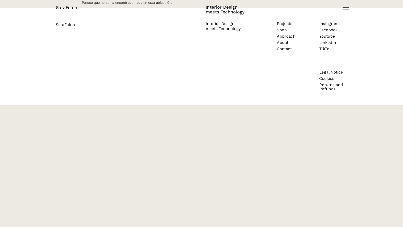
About (282, 42)
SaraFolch (66, 7)
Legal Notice (331, 72)
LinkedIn (327, 42)
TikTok (325, 48)
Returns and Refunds (331, 86)
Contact (284, 48)
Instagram (329, 23)
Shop (282, 30)
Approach (286, 36)
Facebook (328, 30)
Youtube (327, 36)
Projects (284, 23)
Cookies (326, 78)
